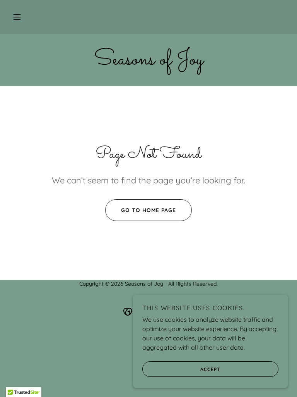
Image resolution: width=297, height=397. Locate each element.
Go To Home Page (148, 210)
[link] (148, 62)
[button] (17, 17)
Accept (210, 369)
